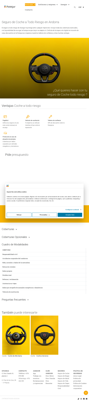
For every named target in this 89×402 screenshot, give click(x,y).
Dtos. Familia (50, 378)
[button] (81, 7)
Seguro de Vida (63, 381)
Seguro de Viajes (63, 383)
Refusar (19, 215)
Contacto (29, 10)
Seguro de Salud (63, 378)
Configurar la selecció (72, 209)
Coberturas (8, 229)
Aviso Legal (77, 376)
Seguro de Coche (63, 373)
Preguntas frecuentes (14, 299)
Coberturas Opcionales (14, 236)
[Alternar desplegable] (34, 4)
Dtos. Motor (50, 376)
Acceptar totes (70, 215)
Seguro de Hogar (63, 376)
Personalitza (43, 215)
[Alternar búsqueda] (75, 7)
